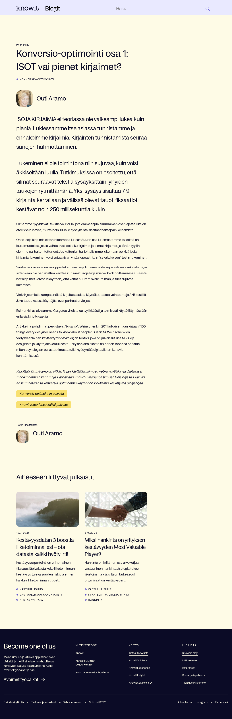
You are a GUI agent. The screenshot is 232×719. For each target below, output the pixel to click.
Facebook (221, 702)
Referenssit (188, 667)
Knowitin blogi (190, 653)
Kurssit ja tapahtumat (194, 675)
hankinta (95, 599)
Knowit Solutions (138, 660)
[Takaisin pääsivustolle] (27, 9)
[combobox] (159, 8)
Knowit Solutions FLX (140, 682)
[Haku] (208, 9)
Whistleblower (72, 702)
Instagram (201, 702)
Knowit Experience (139, 667)
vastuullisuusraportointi (41, 594)
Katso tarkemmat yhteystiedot (92, 672)
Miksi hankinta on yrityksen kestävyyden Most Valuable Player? (115, 547)
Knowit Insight (137, 675)
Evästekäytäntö (14, 702)
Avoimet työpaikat (21, 679)
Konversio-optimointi (37, 79)
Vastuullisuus (31, 589)
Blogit (52, 8)
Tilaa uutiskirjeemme (194, 682)
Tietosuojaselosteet (43, 702)
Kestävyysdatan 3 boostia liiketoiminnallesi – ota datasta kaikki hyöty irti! (45, 547)
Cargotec (60, 311)
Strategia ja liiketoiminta (108, 594)
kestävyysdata (31, 599)
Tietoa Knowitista (138, 653)
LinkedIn (182, 702)
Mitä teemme (189, 660)
